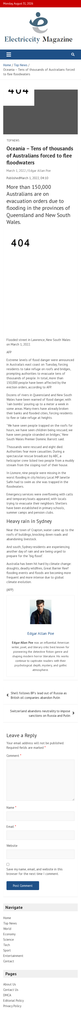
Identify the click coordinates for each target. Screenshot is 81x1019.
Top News (12, 140)
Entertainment (13, 956)
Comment (13, 756)
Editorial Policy (13, 1000)
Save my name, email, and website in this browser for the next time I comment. (34, 871)
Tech (6, 945)
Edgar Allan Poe (40, 171)
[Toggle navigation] (8, 54)
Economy (9, 934)
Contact (8, 961)
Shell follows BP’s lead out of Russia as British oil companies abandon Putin (39, 695)
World (7, 929)
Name (11, 807)
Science (8, 939)
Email (11, 827)
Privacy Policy (12, 1006)
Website (11, 846)
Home (7, 918)
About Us (9, 984)
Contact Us (10, 990)
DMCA (7, 995)
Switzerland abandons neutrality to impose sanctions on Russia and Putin (40, 713)
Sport (7, 950)
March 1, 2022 (16, 171)
